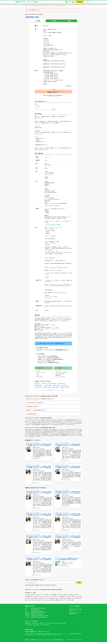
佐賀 (34, 617)
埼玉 (36, 608)
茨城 (40, 608)
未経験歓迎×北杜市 (70, 598)
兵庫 (34, 611)
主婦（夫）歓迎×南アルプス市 (39, 600)
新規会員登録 (79, 1)
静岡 (34, 609)
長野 (41, 614)
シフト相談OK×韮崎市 (47, 385)
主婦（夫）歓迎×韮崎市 (51, 383)
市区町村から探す (28, 623)
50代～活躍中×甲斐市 (62, 598)
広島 (37, 615)
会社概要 (26, 639)
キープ (70, 2)
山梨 (39, 614)
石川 (36, 614)
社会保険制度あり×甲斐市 (53, 598)
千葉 (38, 608)
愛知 (32, 609)
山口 (39, 615)
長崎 (36, 617)
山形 (42, 612)
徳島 (41, 615)
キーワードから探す (28, 624)
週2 (26, 585)
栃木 (42, 608)
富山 (34, 614)
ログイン (88, 1)
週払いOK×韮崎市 (38, 387)
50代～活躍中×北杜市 (70, 600)
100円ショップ (53, 585)
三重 (36, 609)
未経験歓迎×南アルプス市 (43, 598)
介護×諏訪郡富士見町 (28, 596)
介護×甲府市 (46, 594)
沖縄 (46, 617)
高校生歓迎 (37, 585)
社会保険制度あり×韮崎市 (64, 387)
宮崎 (41, 617)
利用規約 (32, 639)
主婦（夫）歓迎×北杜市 (29, 600)
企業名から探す (63, 623)
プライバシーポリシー (39, 639)
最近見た (67, 2)
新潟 (32, 614)
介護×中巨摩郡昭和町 (53, 594)
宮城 (38, 612)
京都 (36, 611)
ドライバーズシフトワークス (74, 608)
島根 (34, 615)
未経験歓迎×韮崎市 (38, 385)
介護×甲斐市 (27, 594)
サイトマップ (52, 639)
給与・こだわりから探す (55, 623)
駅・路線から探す (35, 623)
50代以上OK (47, 585)
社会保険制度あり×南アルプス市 (60, 600)
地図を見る (68, 86)
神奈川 (34, 608)
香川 (43, 615)
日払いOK (42, 585)
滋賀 (37, 611)
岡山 (36, 615)
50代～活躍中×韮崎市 (61, 383)
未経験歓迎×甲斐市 (78, 598)
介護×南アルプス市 (39, 594)
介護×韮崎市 (37, 383)
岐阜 (37, 609)
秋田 (40, 612)
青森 (34, 612)
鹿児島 (44, 617)
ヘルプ (63, 1)
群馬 (44, 608)
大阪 (32, 611)
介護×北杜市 (33, 594)
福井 (37, 614)
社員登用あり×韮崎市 (47, 387)
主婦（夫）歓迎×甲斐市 (50, 600)
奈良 (39, 611)
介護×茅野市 (71, 594)
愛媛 (45, 615)
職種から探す (41, 623)
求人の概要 (37, 20)
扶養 (29, 585)
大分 (39, 617)
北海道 (32, 612)
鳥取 (32, 615)
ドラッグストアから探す (44, 624)
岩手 (36, 612)
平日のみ (32, 585)
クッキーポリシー (46, 639)
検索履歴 (73, 2)
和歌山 (42, 611)
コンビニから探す (36, 624)
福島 (44, 612)
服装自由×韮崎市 (55, 387)
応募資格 (69, 20)
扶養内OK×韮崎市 (56, 385)
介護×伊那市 (76, 594)
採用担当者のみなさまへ (59, 639)
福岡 (32, 617)
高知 (47, 615)
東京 (32, 608)
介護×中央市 (60, 594)
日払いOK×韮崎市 (64, 385)
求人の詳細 (53, 20)
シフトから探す (47, 623)
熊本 (37, 617)
